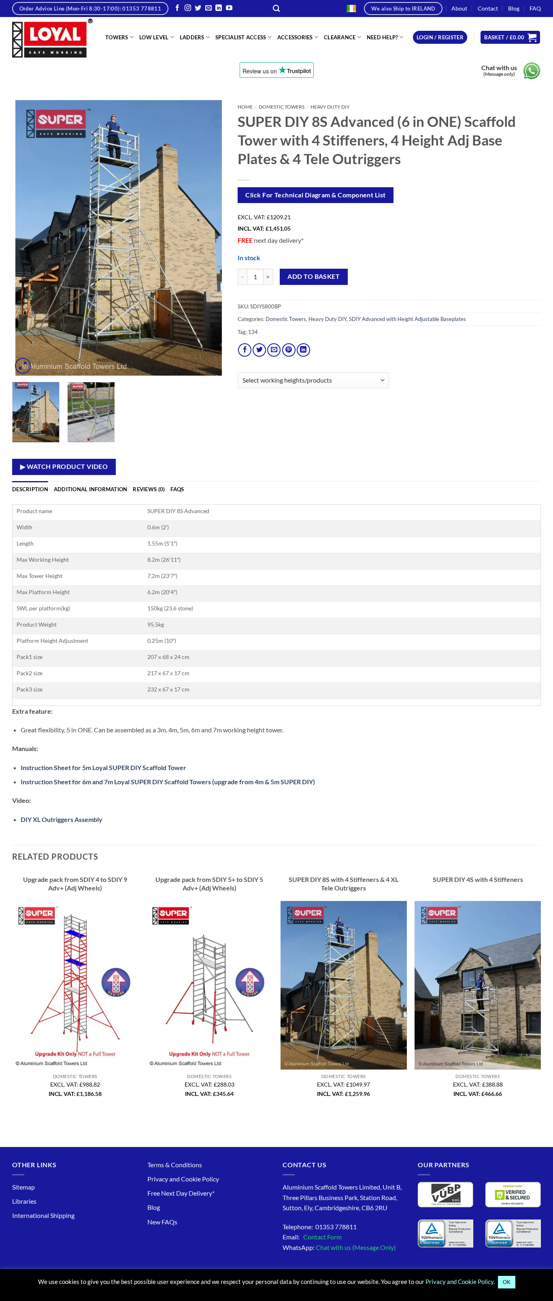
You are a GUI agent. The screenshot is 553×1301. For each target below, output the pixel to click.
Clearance (339, 37)
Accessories (295, 37)
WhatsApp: (339, 1247)
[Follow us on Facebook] (177, 8)
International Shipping (43, 1215)
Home (245, 107)
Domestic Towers (281, 107)
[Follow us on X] (198, 8)
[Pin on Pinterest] (289, 350)
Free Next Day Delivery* (181, 1193)
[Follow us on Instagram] (188, 8)
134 (253, 332)
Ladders (192, 37)
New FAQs (162, 1222)
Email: (312, 1237)
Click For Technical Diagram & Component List (315, 195)
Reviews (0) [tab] (149, 489)
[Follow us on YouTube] (229, 8)
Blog (513, 8)
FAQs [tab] (177, 489)
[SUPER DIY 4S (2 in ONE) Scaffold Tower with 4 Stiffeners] (478, 985)
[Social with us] (208, 8)
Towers (116, 37)
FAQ (535, 8)
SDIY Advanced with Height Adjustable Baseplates (407, 319)
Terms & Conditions (174, 1164)
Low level (153, 37)
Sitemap (23, 1187)
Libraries (24, 1201)
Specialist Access (240, 37)
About (459, 8)
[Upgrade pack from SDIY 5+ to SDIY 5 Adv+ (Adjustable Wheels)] (209, 985)
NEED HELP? (382, 37)
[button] (440, 37)
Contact (488, 8)
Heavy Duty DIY (330, 107)
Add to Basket (313, 276)
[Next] (211, 237)
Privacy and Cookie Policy (183, 1179)
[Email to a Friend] (274, 350)
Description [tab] (30, 489)
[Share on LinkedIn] (303, 350)
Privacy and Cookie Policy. (460, 1281)
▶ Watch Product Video (64, 466)
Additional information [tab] (91, 489)
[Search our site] (276, 8)
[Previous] (26, 237)
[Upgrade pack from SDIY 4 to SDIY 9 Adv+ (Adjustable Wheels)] (75, 985)
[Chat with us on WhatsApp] (532, 71)
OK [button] (506, 1282)
